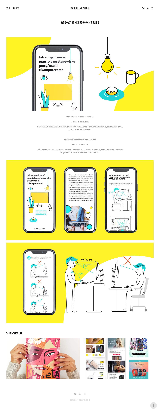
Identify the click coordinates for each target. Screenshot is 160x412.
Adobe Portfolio (84, 400)
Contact (16, 8)
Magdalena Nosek (80, 8)
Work (8, 8)
